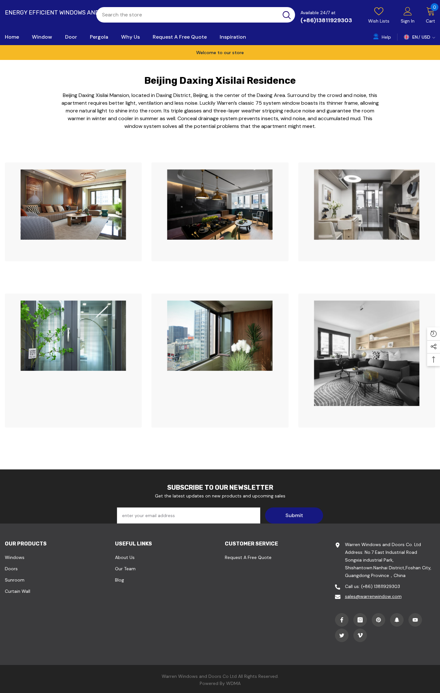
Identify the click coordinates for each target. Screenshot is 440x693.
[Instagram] (360, 620)
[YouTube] (415, 620)
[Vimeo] (360, 635)
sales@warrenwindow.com (373, 596)
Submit (294, 515)
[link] (73, 211)
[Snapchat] (397, 620)
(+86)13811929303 (326, 20)
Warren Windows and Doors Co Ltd (199, 676)
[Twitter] (342, 635)
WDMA (233, 683)
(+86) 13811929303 (380, 586)
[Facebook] (342, 620)
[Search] (195, 15)
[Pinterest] (378, 620)
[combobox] (187, 15)
